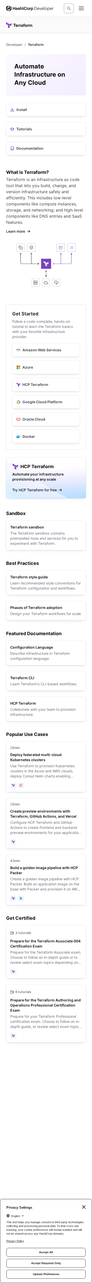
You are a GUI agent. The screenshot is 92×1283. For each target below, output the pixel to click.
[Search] (69, 8)
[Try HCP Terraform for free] (46, 477)
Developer (14, 45)
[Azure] (46, 367)
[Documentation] (46, 148)
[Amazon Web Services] (46, 350)
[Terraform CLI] (46, 681)
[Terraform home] (19, 25)
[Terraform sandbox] (46, 535)
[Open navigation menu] (81, 8)
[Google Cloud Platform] (46, 402)
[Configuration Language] (46, 653)
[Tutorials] (46, 129)
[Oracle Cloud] (46, 419)
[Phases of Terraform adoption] (46, 610)
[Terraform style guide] (46, 582)
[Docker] (46, 436)
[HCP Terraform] (46, 384)
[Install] (46, 109)
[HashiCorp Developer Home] (29, 8)
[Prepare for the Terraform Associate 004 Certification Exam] (46, 951)
